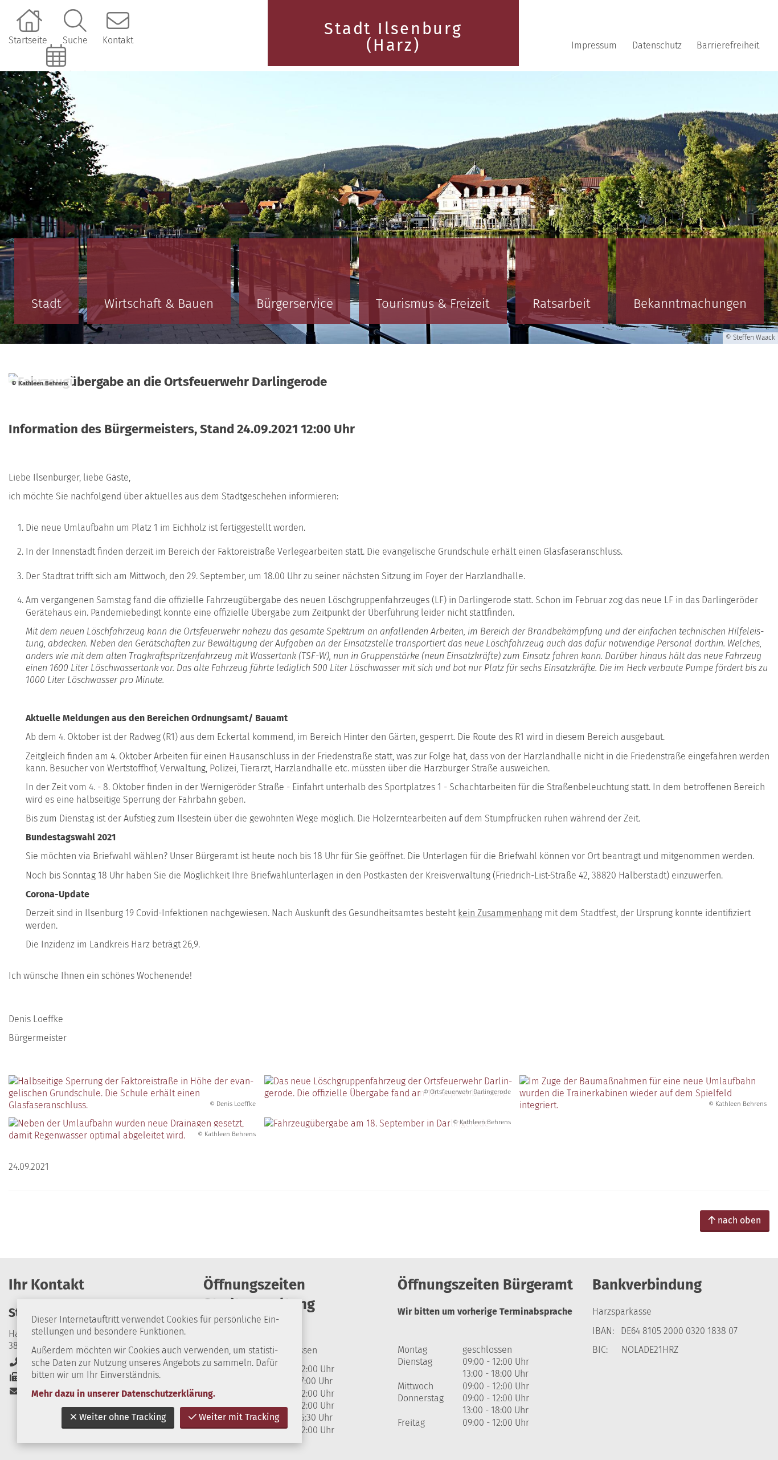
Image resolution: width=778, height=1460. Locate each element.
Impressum (594, 45)
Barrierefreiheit (728, 45)
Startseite (28, 40)
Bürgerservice (294, 303)
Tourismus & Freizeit (433, 303)
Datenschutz (657, 45)
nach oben (739, 1220)
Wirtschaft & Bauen (159, 303)
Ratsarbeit (562, 303)
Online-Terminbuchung (57, 75)
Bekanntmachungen (690, 303)
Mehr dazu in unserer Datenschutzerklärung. (123, 1393)
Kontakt (118, 40)
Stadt (46, 303)
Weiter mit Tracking (239, 1417)
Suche (75, 40)
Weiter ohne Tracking (122, 1417)
